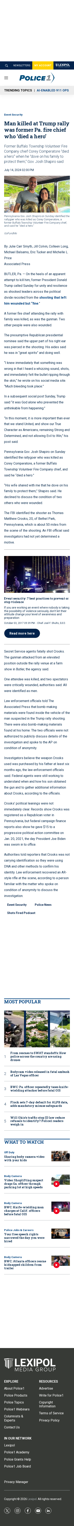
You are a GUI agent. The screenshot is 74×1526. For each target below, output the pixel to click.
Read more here (22, 633)
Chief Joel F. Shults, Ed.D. (51, 623)
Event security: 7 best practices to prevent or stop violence (36, 600)
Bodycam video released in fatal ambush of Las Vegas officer (39, 1073)
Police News (43, 904)
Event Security (13, 114)
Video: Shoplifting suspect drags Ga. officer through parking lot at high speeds (23, 1183)
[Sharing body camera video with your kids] (60, 1156)
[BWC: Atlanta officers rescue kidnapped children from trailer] (60, 1261)
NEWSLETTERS (21, 65)
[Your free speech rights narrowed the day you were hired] (60, 1234)
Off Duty (9, 1152)
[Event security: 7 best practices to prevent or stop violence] (37, 574)
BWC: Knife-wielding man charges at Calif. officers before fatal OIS (24, 1210)
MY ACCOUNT (42, 65)
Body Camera (13, 1176)
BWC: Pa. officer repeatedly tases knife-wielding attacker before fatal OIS (39, 1088)
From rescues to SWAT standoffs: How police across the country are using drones (38, 1056)
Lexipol (32, 1499)
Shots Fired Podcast (21, 913)
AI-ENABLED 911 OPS (53, 90)
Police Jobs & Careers (19, 1230)
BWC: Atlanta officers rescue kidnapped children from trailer (25, 1264)
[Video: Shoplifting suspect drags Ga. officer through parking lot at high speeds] (60, 1180)
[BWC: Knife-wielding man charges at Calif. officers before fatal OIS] (60, 1207)
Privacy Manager (16, 1482)
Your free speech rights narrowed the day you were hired (24, 1237)
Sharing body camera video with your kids (24, 1158)
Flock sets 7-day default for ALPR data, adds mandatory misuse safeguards (39, 1104)
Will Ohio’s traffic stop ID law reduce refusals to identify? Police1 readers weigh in (37, 1121)
